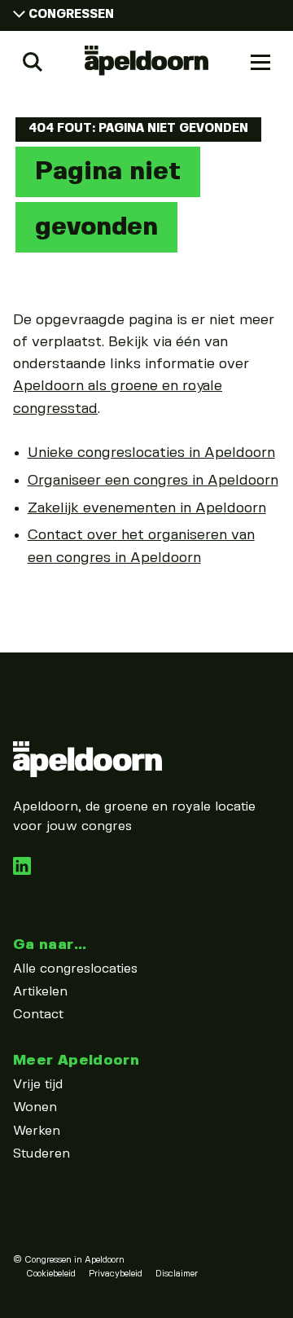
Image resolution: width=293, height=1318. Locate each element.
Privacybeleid (115, 1274)
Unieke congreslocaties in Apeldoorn (151, 453)
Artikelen (40, 992)
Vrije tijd (38, 1085)
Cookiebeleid (51, 1274)
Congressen (71, 14)
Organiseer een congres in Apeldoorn (153, 480)
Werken (36, 1131)
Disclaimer (176, 1274)
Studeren (41, 1154)
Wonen (35, 1107)
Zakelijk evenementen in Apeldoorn (147, 508)
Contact (38, 1014)
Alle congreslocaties (75, 969)
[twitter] (22, 871)
